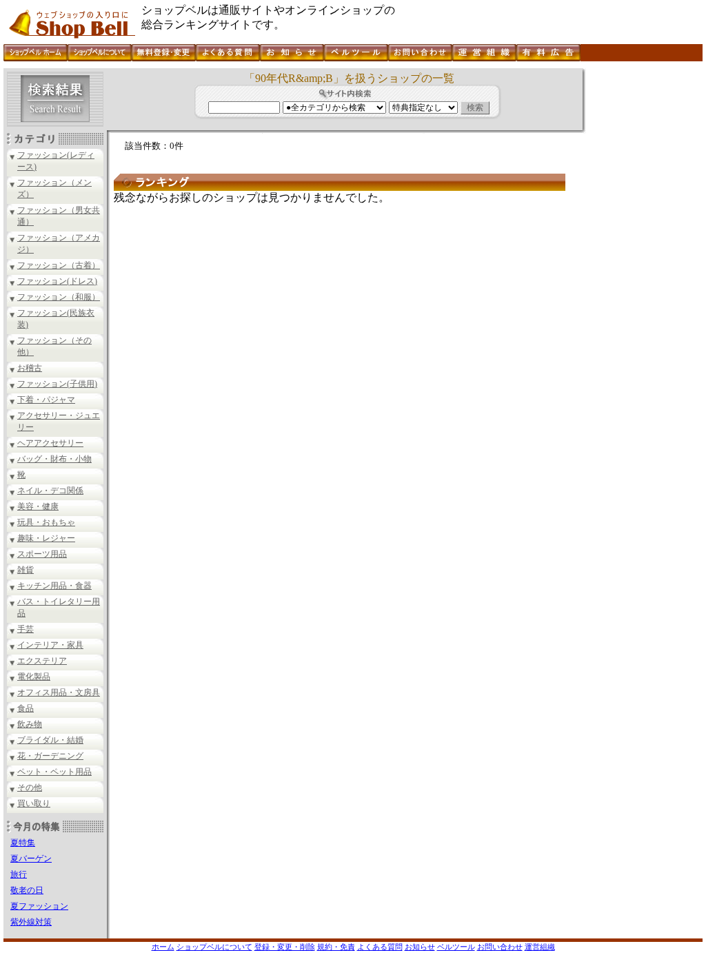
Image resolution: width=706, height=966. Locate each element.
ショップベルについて (214, 947)
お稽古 (29, 368)
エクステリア (42, 661)
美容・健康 (38, 506)
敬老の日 (26, 890)
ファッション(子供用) (57, 384)
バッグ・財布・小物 (54, 459)
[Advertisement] (642, 275)
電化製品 (33, 676)
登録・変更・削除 (284, 947)
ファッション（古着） (58, 265)
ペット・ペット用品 (54, 772)
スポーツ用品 (42, 554)
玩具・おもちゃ (46, 522)
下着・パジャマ (46, 399)
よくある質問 (380, 947)
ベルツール (456, 947)
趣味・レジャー (46, 538)
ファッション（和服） (58, 297)
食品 (25, 708)
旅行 (18, 874)
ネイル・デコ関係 (50, 490)
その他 (29, 787)
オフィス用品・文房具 (58, 692)
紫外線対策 (31, 922)
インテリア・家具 (50, 645)
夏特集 (22, 842)
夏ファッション (39, 906)
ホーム (163, 947)
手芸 (25, 629)
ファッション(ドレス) (57, 281)
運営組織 (540, 947)
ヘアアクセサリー (50, 443)
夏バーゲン (31, 858)
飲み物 (29, 724)
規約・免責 (336, 947)
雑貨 (25, 570)
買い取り (33, 803)
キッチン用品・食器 (54, 585)
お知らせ (420, 947)
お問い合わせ (500, 947)
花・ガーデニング (50, 756)
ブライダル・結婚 (50, 740)
